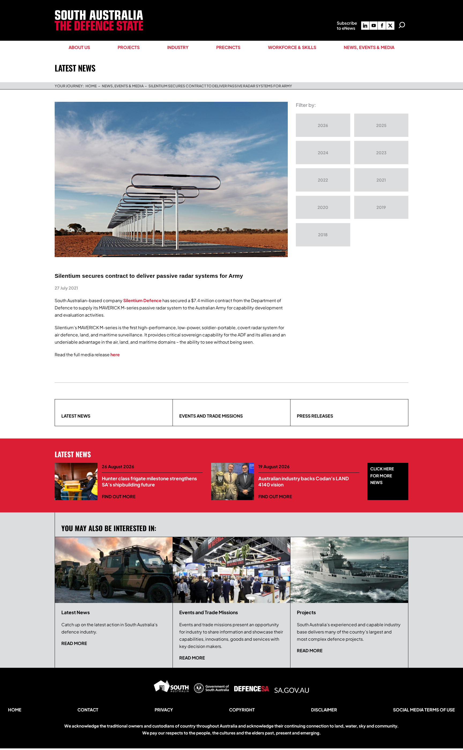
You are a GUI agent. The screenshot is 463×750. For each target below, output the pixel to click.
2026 (323, 125)
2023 (381, 152)
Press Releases (315, 416)
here (115, 354)
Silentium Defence (142, 300)
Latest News (75, 416)
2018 (323, 234)
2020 (323, 207)
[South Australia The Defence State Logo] (99, 12)
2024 (323, 152)
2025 (381, 125)
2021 (381, 179)
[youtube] (373, 25)
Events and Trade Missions (211, 416)
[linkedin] (365, 25)
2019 (381, 207)
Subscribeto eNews (347, 25)
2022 (323, 179)
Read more (74, 643)
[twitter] (390, 25)
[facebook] (382, 25)
